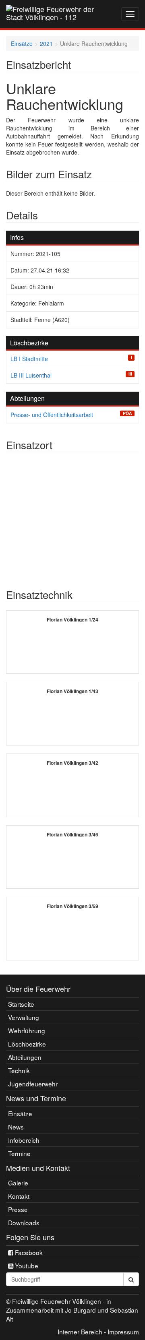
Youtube (25, 1265)
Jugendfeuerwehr (33, 1083)
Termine (19, 1153)
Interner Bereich (80, 1331)
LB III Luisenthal (31, 375)
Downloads (23, 1222)
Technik (19, 1070)
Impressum (123, 1331)
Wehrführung (26, 1030)
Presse (18, 1209)
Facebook (28, 1252)
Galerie (18, 1182)
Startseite (21, 1003)
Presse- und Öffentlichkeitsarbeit (51, 415)
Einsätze (22, 43)
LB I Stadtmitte (29, 359)
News (16, 1126)
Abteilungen (24, 1057)
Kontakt (18, 1195)
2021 (46, 43)
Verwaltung (23, 1017)
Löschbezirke (27, 1043)
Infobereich (23, 1140)
